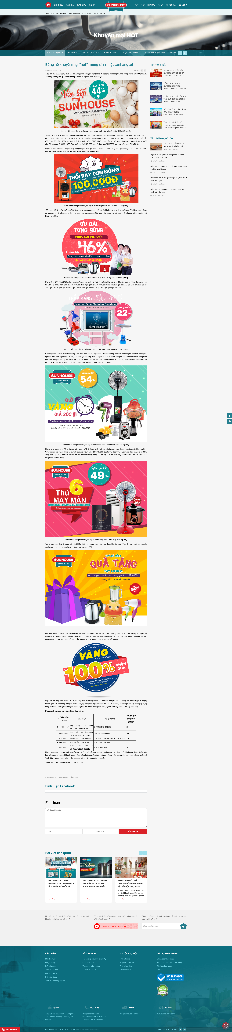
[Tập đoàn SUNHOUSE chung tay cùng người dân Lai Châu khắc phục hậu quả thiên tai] (156, 125)
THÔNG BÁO (72, 53)
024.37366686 (100, 1017)
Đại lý (160, 5)
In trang (75, 777)
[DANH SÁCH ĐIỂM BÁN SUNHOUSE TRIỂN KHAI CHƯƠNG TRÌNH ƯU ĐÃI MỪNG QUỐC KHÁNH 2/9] (156, 73)
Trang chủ (48, 5)
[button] (180, 53)
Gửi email (64, 777)
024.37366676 (88, 1017)
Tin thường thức (91, 53)
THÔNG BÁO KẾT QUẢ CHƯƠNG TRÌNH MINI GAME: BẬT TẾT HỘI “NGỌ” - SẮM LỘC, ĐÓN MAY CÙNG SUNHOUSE (95, 886)
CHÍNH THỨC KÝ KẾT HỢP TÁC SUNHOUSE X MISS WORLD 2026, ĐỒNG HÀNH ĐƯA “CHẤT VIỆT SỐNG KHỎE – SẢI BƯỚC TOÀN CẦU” (175, 99)
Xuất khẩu (81, 5)
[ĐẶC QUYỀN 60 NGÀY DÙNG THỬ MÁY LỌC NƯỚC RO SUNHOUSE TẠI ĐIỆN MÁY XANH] (61, 867)
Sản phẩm (69, 5)
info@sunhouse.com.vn (129, 1014)
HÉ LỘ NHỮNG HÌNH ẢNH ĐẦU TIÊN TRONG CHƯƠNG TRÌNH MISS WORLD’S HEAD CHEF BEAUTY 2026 (174, 112)
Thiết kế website (81, 1029)
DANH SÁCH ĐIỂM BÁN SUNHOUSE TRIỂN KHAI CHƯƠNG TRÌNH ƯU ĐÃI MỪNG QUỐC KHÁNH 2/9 (174, 73)
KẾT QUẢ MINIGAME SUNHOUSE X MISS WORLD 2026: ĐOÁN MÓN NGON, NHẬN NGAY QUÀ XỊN (174, 86)
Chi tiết (51, 899)
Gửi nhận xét (133, 831)
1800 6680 (100, 1020)
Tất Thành (95, 1029)
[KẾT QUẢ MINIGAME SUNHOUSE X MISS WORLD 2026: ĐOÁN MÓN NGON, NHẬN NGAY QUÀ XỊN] (156, 86)
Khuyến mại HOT (60, 13)
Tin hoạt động (111, 53)
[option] (55, 53)
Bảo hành (93, 5)
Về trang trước (51, 777)
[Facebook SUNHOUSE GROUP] (229, 418)
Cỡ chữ (136, 70)
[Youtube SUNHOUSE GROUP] (229, 423)
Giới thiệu (58, 5)
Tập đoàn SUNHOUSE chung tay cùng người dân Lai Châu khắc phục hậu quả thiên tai (174, 125)
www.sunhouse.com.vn (166, 1014)
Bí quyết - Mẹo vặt (132, 53)
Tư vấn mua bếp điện (155, 53)
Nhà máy (151, 5)
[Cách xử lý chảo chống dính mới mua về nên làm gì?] (156, 146)
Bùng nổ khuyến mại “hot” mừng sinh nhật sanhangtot (87, 13)
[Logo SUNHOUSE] (116, 11)
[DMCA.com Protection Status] (163, 996)
